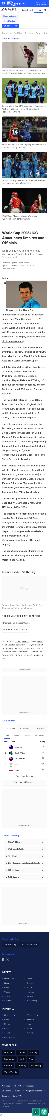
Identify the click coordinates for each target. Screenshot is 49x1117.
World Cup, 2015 (9, 10)
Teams (7, 996)
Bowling (27, 735)
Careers (5, 1096)
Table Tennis (10, 1072)
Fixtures (7, 983)
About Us (18, 1086)
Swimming (36, 1065)
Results (30, 983)
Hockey (33, 1052)
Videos (7, 992)
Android (37, 655)
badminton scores (23, 645)
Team (6, 735)
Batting (16, 735)
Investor (18, 1091)
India (17, 764)
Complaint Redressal (33, 1091)
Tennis (21, 1052)
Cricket (18, 641)
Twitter (5, 652)
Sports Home (7, 33)
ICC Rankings (13, 870)
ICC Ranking (32, 1001)
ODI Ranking (24, 728)
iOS (3, 658)
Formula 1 (8, 1052)
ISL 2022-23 (9, 1015)
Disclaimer (6, 1091)
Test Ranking (9, 728)
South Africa (20, 753)
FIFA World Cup (14, 842)
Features (30, 992)
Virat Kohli (12, 856)
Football (25, 641)
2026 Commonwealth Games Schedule (24, 863)
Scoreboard (27, 10)
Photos (30, 987)
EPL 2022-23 (32, 1015)
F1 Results (36, 645)
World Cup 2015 (20, 33)
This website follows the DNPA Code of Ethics (20, 1101)
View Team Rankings (24, 776)
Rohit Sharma (13, 877)
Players (30, 996)
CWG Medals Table (16, 849)
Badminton (9, 1059)
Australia (18, 747)
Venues (7, 1001)
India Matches (9, 21)
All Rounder (40, 735)
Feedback (30, 1086)
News (38, 10)
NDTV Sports (7, 648)
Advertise (6, 1086)
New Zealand (20, 759)
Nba (31, 1059)
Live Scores (9, 979)
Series (29, 979)
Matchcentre (9, 1037)
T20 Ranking (39, 728)
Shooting (21, 1065)
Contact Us (17, 1096)
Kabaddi (8, 1065)
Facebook (28, 648)
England (18, 770)
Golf (22, 1059)
